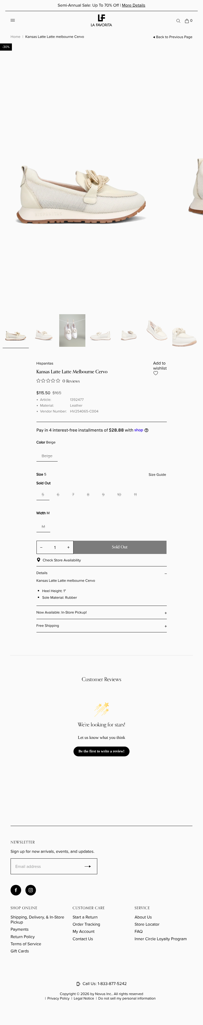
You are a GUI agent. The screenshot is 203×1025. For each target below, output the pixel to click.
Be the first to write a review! (101, 751)
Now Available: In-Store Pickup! (61, 612)
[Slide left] (8, 279)
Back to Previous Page (174, 37)
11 (135, 495)
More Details (133, 5)
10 (119, 495)
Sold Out (120, 547)
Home (15, 36)
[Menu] (13, 21)
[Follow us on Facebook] (16, 890)
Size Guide (157, 475)
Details (42, 573)
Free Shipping (47, 625)
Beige (47, 456)
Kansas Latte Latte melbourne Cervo (54, 36)
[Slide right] (16, 295)
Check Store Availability (62, 560)
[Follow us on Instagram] (30, 890)
